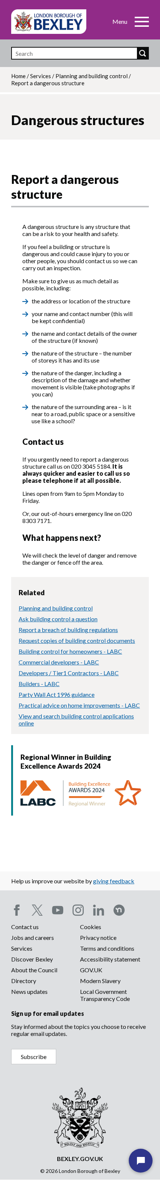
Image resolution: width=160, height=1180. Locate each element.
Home (18, 76)
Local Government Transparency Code (105, 995)
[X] (37, 910)
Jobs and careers (32, 937)
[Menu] (142, 21)
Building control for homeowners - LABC (70, 651)
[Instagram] (78, 910)
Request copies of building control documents (77, 640)
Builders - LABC (39, 683)
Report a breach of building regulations (68, 629)
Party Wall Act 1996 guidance (57, 694)
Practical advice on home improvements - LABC (79, 705)
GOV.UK (91, 969)
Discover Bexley (32, 959)
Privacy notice (98, 937)
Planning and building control (91, 76)
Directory (23, 980)
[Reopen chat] (141, 1161)
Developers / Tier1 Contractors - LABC (69, 672)
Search (142, 53)
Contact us (25, 926)
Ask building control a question (58, 618)
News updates (29, 991)
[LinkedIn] (98, 910)
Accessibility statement (110, 959)
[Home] (48, 21)
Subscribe (34, 1056)
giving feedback (113, 880)
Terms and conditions (107, 948)
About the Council (34, 969)
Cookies (90, 926)
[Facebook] (16, 910)
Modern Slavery (100, 980)
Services (40, 76)
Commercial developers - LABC (59, 662)
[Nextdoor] (119, 910)
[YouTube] (57, 910)
